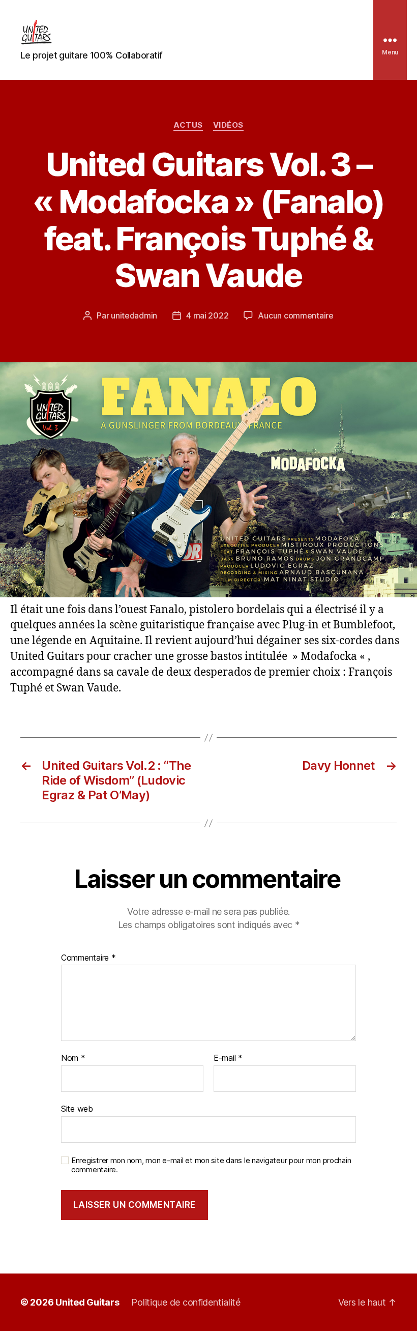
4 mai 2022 (207, 315)
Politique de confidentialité (185, 1302)
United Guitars (87, 1302)
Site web (77, 1108)
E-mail (228, 1058)
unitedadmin (134, 315)
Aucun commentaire (295, 315)
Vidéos (228, 125)
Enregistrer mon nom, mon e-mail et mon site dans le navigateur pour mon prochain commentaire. (211, 1165)
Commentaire (88, 958)
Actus (188, 125)
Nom (73, 1058)
